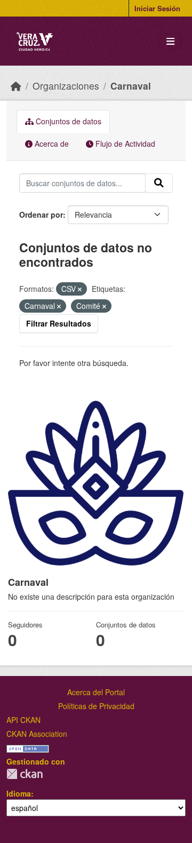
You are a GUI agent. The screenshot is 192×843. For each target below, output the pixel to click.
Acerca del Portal (96, 692)
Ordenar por (41, 214)
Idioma (18, 793)
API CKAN (23, 719)
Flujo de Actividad (124, 143)
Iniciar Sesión (157, 8)
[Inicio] (16, 85)
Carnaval (130, 85)
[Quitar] (80, 289)
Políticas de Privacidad (96, 706)
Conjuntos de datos (67, 121)
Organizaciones (66, 85)
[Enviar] (159, 183)
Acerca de (51, 143)
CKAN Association (36, 733)
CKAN (24, 774)
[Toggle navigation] (170, 41)
